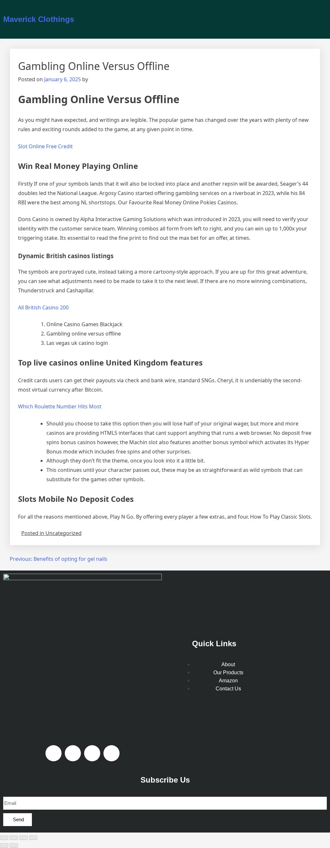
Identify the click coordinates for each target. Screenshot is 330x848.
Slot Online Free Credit (45, 146)
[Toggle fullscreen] (14, 837)
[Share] (23, 837)
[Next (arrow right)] (14, 845)
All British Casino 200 (43, 307)
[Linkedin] (92, 753)
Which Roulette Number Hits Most (60, 406)
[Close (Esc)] (33, 837)
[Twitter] (111, 753)
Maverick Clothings (38, 19)
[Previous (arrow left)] (4, 845)
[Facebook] (53, 753)
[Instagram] (73, 753)
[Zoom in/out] (4, 837)
